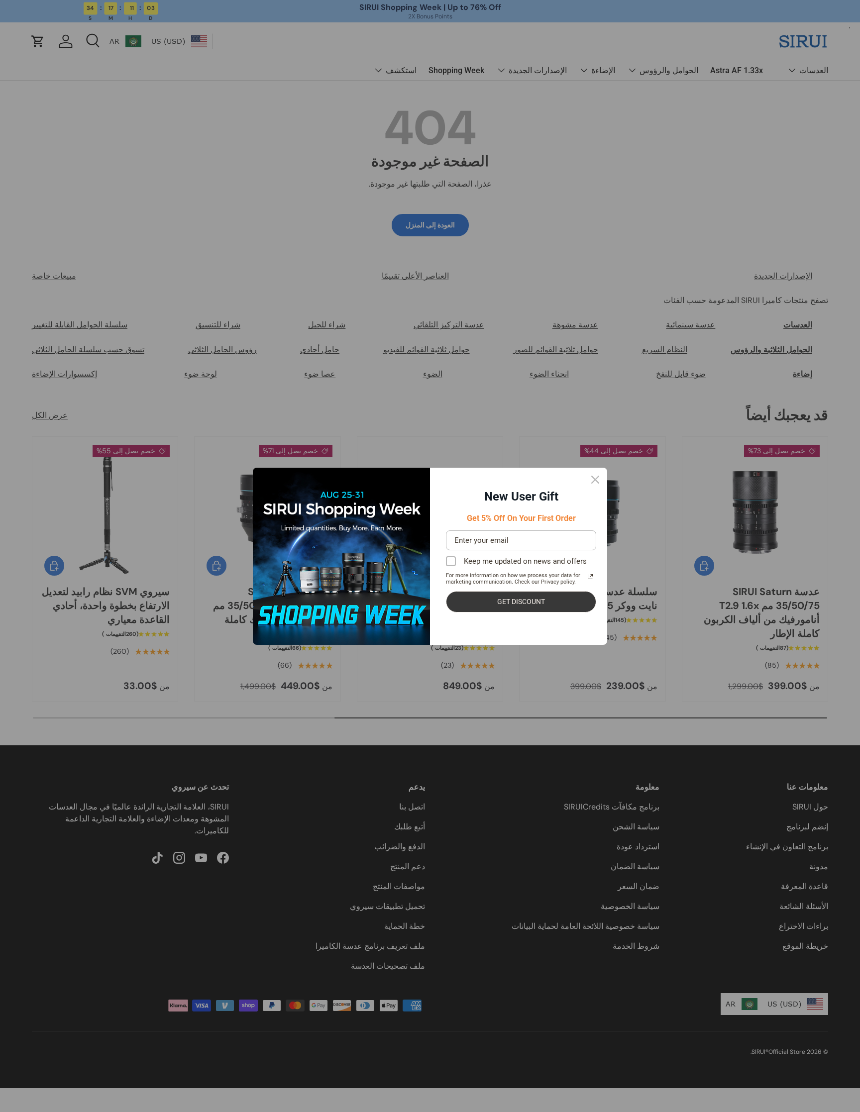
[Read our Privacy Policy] (590, 577)
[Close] (595, 480)
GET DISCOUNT (521, 602)
